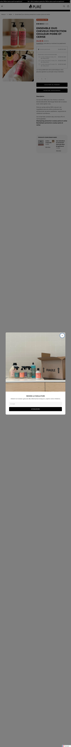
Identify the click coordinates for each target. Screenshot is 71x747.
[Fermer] (62, 335)
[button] (66, 746)
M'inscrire (35, 409)
